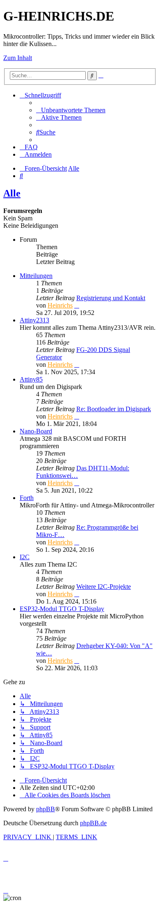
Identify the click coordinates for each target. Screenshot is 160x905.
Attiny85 (31, 379)
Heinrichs (60, 305)
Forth (27, 497)
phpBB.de (93, 822)
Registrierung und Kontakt (110, 297)
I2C (25, 556)
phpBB (45, 808)
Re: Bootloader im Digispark (113, 408)
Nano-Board (36, 431)
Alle (12, 193)
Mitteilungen (36, 275)
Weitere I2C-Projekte (103, 586)
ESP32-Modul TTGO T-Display (62, 608)
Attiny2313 (34, 320)
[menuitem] (70, 109)
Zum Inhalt (17, 57)
